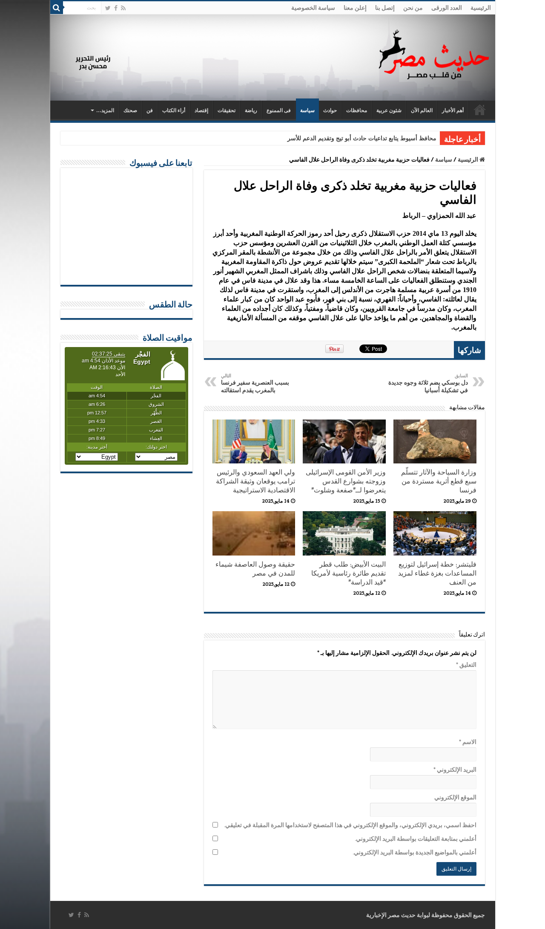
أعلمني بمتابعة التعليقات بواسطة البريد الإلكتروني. (415, 838)
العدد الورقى (446, 8)
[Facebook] (115, 8)
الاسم (467, 742)
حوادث (330, 110)
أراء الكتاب (173, 110)
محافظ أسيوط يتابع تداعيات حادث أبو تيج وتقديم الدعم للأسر (361, 138)
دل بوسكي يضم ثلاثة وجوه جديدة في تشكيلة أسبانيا (428, 383)
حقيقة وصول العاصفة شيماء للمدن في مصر (255, 569)
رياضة (251, 110)
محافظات (356, 110)
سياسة (307, 110)
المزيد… (105, 110)
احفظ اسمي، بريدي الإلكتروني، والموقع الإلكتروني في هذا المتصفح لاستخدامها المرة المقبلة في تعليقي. (350, 825)
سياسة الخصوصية (313, 8)
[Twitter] (108, 8)
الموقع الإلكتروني (455, 797)
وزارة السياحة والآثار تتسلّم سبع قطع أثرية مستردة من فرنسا (438, 481)
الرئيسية (480, 8)
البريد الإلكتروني (454, 769)
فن (149, 110)
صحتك (130, 110)
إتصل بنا (385, 8)
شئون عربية (389, 110)
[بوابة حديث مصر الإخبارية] (434, 53)
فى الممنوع (279, 110)
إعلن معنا (355, 8)
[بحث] (56, 7)
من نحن (413, 8)
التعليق (466, 665)
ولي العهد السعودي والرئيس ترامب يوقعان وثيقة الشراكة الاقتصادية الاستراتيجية (255, 481)
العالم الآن (422, 110)
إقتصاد (201, 110)
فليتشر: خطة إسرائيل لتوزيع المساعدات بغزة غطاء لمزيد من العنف (437, 573)
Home (480, 110)
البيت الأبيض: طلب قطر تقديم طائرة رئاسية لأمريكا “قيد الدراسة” (348, 573)
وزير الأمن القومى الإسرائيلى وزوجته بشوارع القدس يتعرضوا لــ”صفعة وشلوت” (346, 481)
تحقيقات (226, 110)
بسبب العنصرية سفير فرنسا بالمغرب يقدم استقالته (255, 383)
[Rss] (123, 8)
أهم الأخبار (453, 110)
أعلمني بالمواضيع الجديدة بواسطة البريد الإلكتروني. (414, 852)
